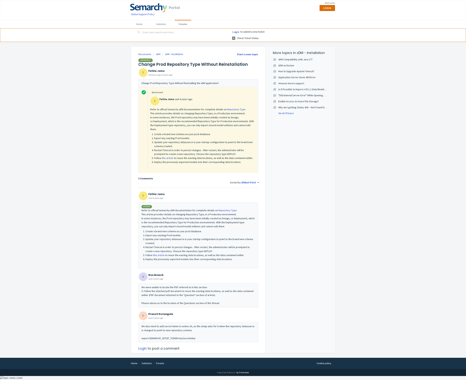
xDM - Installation (174, 54)
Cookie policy (324, 363)
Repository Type (236, 109)
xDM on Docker (286, 65)
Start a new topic (247, 54)
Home (139, 24)
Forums (183, 24)
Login (235, 32)
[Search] (139, 32)
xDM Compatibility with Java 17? (295, 59)
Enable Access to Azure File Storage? (298, 101)
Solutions (161, 24)
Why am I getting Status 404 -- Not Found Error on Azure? (308, 107)
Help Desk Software (226, 372)
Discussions (144, 54)
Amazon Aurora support (291, 83)
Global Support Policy (143, 14)
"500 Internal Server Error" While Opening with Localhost (308, 95)
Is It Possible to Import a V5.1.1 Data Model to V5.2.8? (306, 89)
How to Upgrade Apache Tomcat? (296, 71)
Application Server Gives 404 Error (297, 77)
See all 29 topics (286, 113)
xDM (158, 54)
